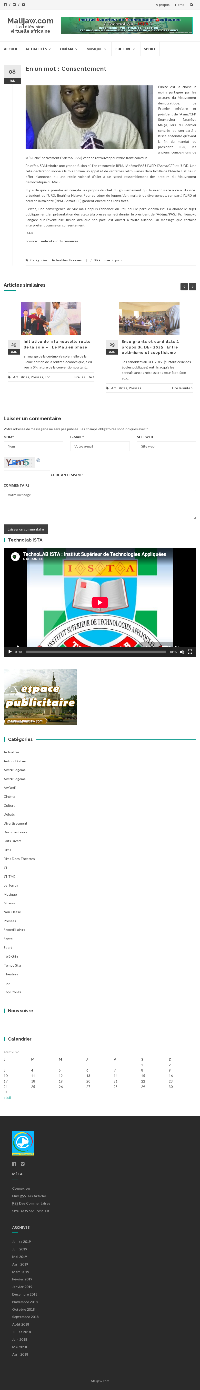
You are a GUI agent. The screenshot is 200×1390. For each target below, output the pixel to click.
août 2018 (20, 1324)
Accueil (11, 49)
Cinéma (66, 49)
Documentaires (15, 832)
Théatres (11, 974)
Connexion (21, 1188)
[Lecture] (10, 651)
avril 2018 (20, 1354)
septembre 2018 (25, 1317)
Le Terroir (11, 885)
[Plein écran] (190, 651)
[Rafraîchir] (38, 460)
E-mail (77, 437)
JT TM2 (10, 876)
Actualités (36, 49)
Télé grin (11, 956)
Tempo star (12, 965)
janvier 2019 (22, 1287)
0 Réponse (102, 260)
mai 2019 (19, 1257)
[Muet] (182, 651)
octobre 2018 (23, 1309)
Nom (9, 437)
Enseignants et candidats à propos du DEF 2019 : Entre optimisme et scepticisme (150, 347)
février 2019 (22, 1279)
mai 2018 (19, 1347)
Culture (123, 49)
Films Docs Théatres (19, 859)
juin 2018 (19, 1339)
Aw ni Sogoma (15, 779)
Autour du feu (15, 761)
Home (179, 4)
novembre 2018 (25, 1302)
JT (6, 868)
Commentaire (17, 485)
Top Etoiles (12, 992)
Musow (9, 903)
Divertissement (15, 823)
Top (47, 377)
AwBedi (10, 788)
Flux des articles (29, 1196)
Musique (94, 49)
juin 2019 (19, 1249)
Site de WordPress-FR (30, 1211)
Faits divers (12, 841)
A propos (163, 4)
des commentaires (31, 1203)
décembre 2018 (24, 1294)
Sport (150, 49)
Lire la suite (83, 377)
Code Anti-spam (66, 474)
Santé (8, 939)
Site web (145, 437)
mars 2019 (20, 1272)
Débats (9, 814)
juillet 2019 (21, 1241)
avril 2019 (20, 1264)
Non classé (12, 912)
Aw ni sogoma (15, 770)
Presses (75, 260)
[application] (100, 602)
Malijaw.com (30, 20)
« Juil (7, 1097)
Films (7, 850)
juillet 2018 (21, 1332)
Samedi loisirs (14, 930)
